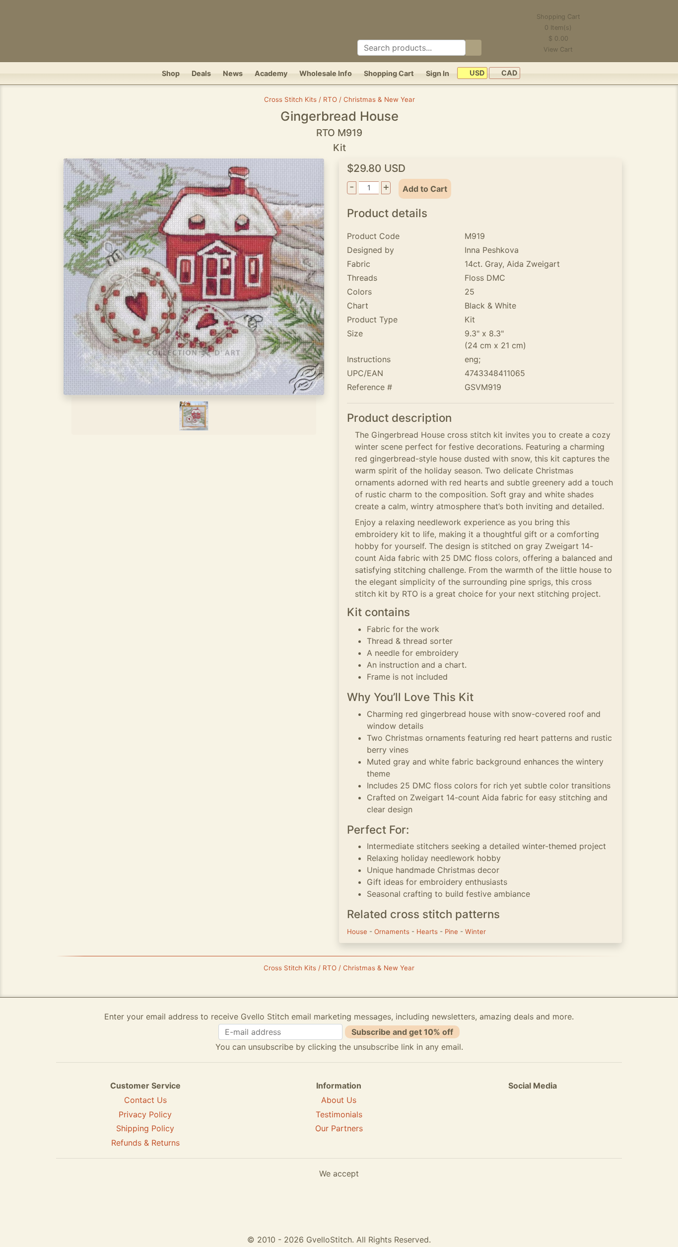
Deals (201, 73)
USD (476, 73)
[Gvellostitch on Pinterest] (532, 1122)
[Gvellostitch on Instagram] (567, 1122)
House (358, 931)
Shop (171, 73)
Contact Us (145, 1100)
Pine (452, 931)
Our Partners (339, 1128)
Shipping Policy (145, 1128)
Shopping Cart (389, 73)
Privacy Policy (145, 1114)
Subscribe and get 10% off (402, 1032)
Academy (271, 73)
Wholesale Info (325, 73)
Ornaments (392, 931)
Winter (475, 931)
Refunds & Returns (145, 1143)
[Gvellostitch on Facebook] (498, 1122)
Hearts (428, 931)
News (233, 73)
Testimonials (339, 1114)
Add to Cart (425, 189)
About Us (338, 1100)
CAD (508, 73)
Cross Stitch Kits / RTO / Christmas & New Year (339, 99)
